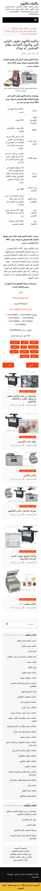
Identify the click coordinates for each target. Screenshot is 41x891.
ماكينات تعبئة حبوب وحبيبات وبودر (23, 713)
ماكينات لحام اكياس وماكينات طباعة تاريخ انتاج (22, 773)
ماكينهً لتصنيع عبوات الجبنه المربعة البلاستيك (23, 837)
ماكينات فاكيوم (29, 3)
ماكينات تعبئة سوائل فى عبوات (24, 732)
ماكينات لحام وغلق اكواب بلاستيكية (23, 780)
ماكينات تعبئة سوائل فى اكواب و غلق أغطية (22, 719)
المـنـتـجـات (31, 651)
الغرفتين (32, 347)
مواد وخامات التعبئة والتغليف (20, 854)
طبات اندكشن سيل (20, 860)
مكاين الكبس (30, 475)
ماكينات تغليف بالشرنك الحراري (24, 750)
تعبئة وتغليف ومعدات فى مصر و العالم (21, 657)
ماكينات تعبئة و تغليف (28, 737)
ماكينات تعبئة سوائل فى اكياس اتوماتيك (21, 726)
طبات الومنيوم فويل (28, 691)
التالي (10, 365)
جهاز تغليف (32, 667)
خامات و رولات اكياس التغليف (20, 857)
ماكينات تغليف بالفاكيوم (28, 53)
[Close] (39, 884)
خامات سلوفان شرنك (28, 678)
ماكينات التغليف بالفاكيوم (26, 697)
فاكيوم (23, 352)
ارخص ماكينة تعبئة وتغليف (26, 641)
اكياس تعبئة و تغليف (28, 646)
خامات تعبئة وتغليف (28, 673)
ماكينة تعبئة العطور (29, 791)
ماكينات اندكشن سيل (28, 702)
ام (23, 347)
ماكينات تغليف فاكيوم (28, 761)
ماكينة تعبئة (32, 785)
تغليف (14, 347)
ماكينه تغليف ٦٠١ (28, 604)
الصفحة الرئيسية (20, 848)
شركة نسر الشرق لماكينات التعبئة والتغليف (23, 684)
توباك (33, 352)
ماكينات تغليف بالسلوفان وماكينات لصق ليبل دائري (21, 743)
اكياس (33, 342)
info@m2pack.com (20, 298)
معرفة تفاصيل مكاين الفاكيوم (22, 510)
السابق (30, 365)
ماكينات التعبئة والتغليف (20, 851)
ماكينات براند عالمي (28, 707)
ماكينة (13, 352)
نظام (33, 356)
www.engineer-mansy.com (20, 309)
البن (24, 342)
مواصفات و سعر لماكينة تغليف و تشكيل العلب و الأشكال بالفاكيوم (21, 399)
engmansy (30, 405)
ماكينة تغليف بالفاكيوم (28, 796)
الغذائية (14, 342)
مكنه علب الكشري (27, 441)
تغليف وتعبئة (31, 662)
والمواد (24, 356)
